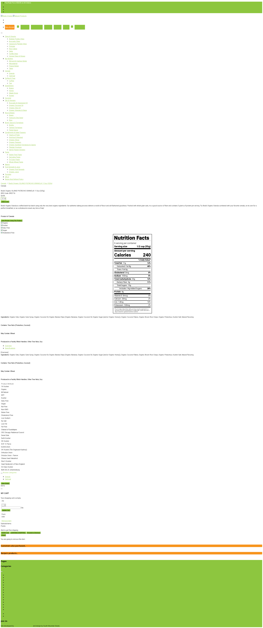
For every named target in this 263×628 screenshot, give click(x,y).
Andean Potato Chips (16, 39)
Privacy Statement (67, 626)
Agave (11, 88)
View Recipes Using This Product (12, 220)
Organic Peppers (15, 142)
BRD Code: (5, 193)
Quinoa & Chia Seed (16, 118)
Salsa (11, 51)
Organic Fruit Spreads (16, 169)
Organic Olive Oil (15, 108)
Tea (10, 83)
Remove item (6, 521)
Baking (7, 164)
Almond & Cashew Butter (18, 61)
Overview (8, 346)
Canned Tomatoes (15, 127)
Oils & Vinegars (10, 100)
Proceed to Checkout (33, 532)
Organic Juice (14, 172)
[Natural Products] (20, 16)
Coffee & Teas (10, 78)
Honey (11, 90)
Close (3, 535)
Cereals (7, 71)
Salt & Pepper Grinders (17, 150)
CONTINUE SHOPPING (18, 532)
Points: (3, 526)
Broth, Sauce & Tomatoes (14, 122)
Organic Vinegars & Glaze (18, 110)
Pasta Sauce (13, 130)
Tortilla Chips (13, 54)
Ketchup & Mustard (16, 137)
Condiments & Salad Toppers (15, 132)
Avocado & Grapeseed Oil (18, 103)
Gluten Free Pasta (15, 155)
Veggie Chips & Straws (17, 56)
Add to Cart (5, 201)
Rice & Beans (9, 113)
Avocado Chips (14, 41)
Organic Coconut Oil (16, 105)
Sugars (11, 95)
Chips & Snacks (10, 36)
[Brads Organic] (7, 16)
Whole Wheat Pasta (16, 162)
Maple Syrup (13, 93)
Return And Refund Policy (14, 179)
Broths (11, 125)
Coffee (11, 81)
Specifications (10, 348)
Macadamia (13, 63)
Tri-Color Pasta (14, 159)
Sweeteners (9, 86)
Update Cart (5, 510)
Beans (11, 115)
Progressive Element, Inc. (23, 626)
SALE (7, 177)
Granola (11, 73)
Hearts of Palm (14, 135)
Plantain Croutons (15, 147)
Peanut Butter (14, 66)
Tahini (11, 68)
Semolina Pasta (14, 157)
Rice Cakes (13, 49)
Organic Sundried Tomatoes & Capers (22, 145)
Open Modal (5, 483)
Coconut (8, 98)
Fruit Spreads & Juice (12, 167)
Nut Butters (9, 58)
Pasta (7, 152)
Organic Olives (14, 140)
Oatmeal (12, 76)
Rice (10, 120)
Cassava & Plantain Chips (18, 44)
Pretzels (12, 46)
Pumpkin (8, 174)
